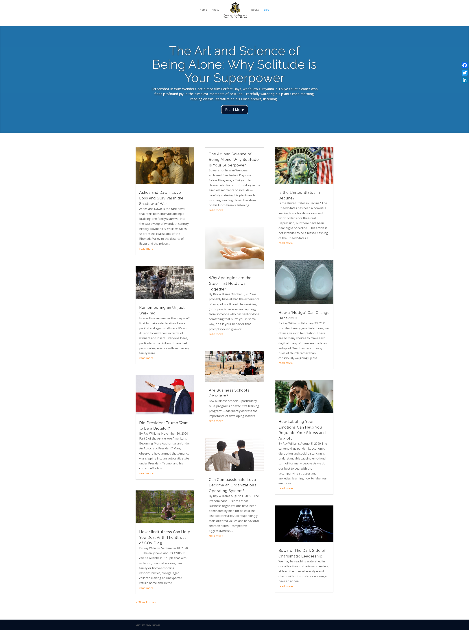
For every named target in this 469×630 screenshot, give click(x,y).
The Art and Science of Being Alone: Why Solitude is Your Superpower (234, 159)
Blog (266, 9)
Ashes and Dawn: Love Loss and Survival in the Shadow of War (161, 198)
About (215, 9)
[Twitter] (464, 72)
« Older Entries (146, 602)
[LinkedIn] (464, 80)
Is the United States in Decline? (234, 72)
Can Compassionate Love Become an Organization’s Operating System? (233, 485)
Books (255, 9)
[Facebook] (464, 65)
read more (146, 249)
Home (203, 9)
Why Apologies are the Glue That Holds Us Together (230, 283)
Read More (234, 110)
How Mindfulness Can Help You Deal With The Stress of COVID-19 (164, 537)
